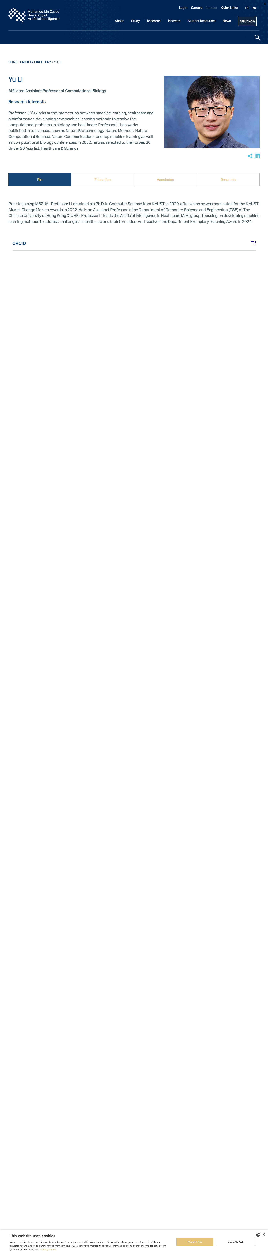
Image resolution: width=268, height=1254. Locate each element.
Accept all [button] (195, 1241)
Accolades (165, 179)
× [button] (263, 1234)
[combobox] (258, 1235)
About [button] (119, 21)
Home (13, 62)
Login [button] (183, 7)
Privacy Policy (48, 1249)
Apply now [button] (247, 21)
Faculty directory (35, 62)
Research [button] (153, 21)
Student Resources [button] (201, 21)
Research (228, 179)
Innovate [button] (174, 21)
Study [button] (135, 21)
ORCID (19, 243)
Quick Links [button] (229, 7)
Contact (211, 7)
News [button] (227, 21)
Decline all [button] (235, 1241)
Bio (39, 179)
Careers (196, 7)
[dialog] (134, 1242)
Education (102, 179)
